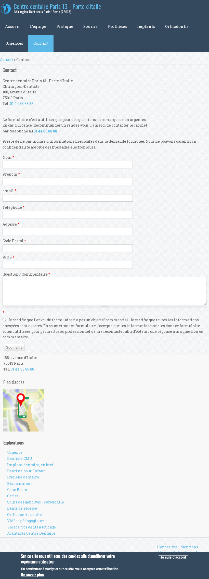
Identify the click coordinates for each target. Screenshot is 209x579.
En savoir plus (32, 574)
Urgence (14, 452)
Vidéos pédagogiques (26, 520)
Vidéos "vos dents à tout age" (32, 527)
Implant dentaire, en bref (30, 464)
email (9, 190)
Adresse (11, 224)
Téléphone (13, 207)
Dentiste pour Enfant (26, 471)
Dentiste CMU (19, 458)
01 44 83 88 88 (21, 103)
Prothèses (117, 26)
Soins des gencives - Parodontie (35, 502)
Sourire (90, 26)
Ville (8, 257)
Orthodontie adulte (24, 514)
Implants (146, 26)
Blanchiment (19, 483)
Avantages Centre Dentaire (31, 533)
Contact (40, 43)
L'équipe (38, 26)
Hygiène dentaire (23, 477)
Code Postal (14, 240)
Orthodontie (177, 26)
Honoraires (167, 547)
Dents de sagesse (22, 508)
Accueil (12, 26)
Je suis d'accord (173, 557)
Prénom (11, 174)
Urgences (14, 43)
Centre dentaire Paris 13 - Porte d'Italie (57, 6)
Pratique (64, 26)
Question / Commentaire (26, 274)
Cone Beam (17, 489)
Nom (8, 157)
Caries (13, 496)
